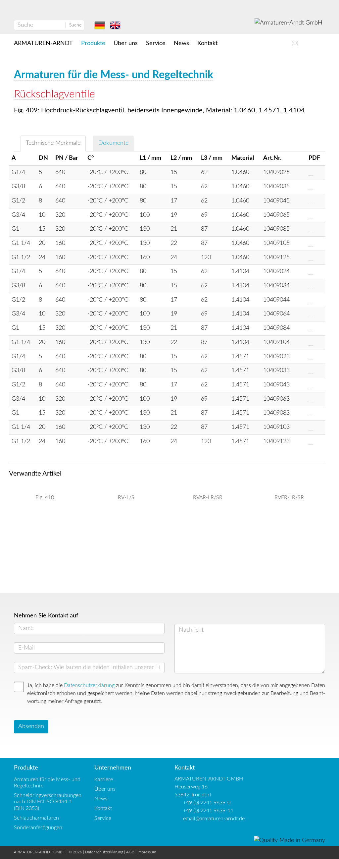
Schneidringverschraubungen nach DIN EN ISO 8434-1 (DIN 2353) (47, 802)
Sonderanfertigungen (38, 827)
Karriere (103, 779)
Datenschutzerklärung (89, 685)
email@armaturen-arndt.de (214, 818)
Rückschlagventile (54, 94)
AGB (130, 852)
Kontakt (207, 43)
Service (156, 43)
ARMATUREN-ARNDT (43, 43)
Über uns (126, 43)
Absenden (31, 726)
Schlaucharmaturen (36, 818)
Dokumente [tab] (113, 143)
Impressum (146, 852)
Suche (75, 25)
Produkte (93, 43)
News (181, 43)
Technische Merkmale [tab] (53, 143)
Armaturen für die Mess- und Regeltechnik (113, 75)
